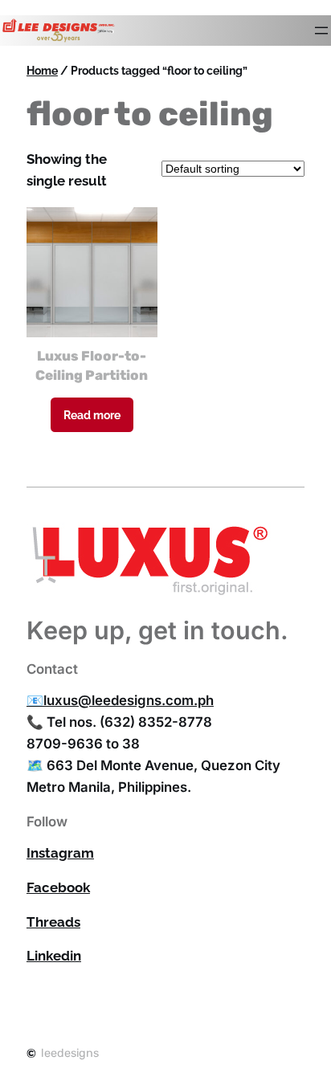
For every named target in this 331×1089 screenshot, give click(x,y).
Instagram (60, 853)
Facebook (58, 887)
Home (42, 70)
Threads (53, 922)
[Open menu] (321, 30)
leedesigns (70, 1053)
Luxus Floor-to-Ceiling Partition (91, 365)
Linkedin (54, 956)
